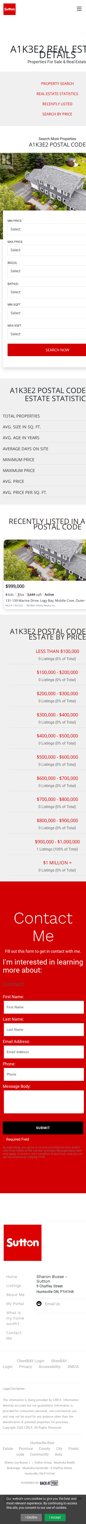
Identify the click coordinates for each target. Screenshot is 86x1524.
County (44, 1448)
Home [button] (11, 1276)
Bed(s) (12, 263)
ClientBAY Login (30, 1361)
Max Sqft (14, 325)
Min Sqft (14, 304)
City (59, 1448)
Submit (43, 1128)
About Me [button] (15, 1294)
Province (26, 1448)
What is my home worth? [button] (15, 1318)
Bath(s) (13, 284)
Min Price (15, 220)
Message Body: (17, 1086)
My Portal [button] (15, 1303)
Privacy (25, 1366)
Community (39, 1454)
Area (58, 1454)
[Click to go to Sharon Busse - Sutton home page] (9, 9)
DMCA (73, 1366)
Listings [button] (13, 1285)
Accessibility (50, 1366)
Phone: (9, 1063)
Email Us (52, 1304)
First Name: (13, 996)
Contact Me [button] (14, 1335)
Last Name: (13, 1019)
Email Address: (16, 1041)
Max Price (15, 241)
